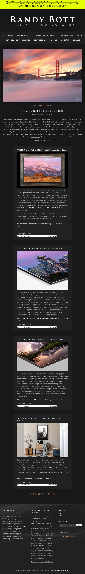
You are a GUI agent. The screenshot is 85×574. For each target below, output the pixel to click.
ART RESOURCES (65, 36)
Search (79, 525)
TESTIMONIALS (40, 40)
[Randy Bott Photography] (42, 24)
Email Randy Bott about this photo (42, 494)
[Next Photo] (83, 77)
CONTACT (65, 40)
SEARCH (77, 40)
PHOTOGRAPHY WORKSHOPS (17, 40)
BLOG (79, 36)
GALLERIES (8, 36)
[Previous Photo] (1, 77)
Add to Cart (52, 236)
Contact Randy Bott (67, 536)
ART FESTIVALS (24, 36)
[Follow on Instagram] (61, 514)
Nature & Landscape (43, 105)
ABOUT (54, 40)
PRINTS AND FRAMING (45, 36)
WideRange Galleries (61, 570)
